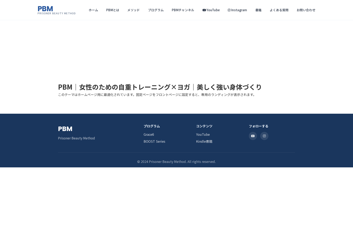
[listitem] (253, 136)
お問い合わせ (306, 10)
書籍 (258, 10)
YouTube (213, 10)
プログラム (156, 10)
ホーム (93, 10)
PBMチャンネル (183, 10)
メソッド (133, 10)
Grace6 (149, 134)
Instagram (239, 10)
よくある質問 (279, 10)
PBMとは (112, 10)
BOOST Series (154, 141)
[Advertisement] (122, 28)
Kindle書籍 (204, 141)
